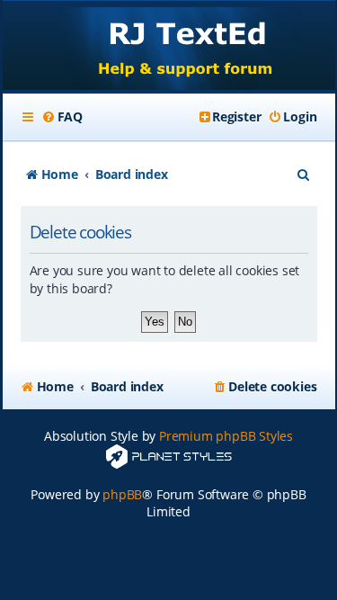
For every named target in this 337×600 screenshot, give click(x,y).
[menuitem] (62, 117)
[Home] (169, 47)
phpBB (122, 494)
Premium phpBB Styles (226, 435)
